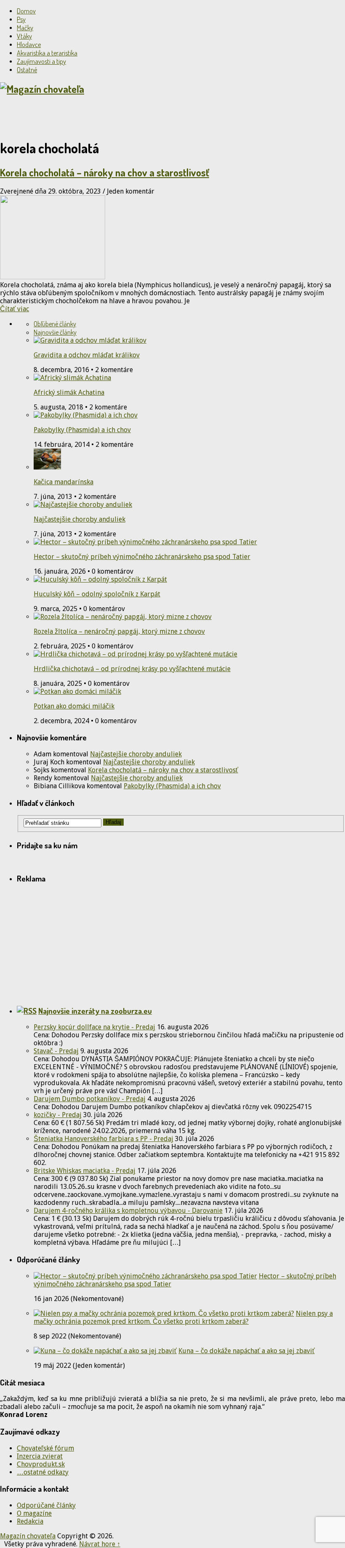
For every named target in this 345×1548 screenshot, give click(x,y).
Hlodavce (29, 44)
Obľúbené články (55, 324)
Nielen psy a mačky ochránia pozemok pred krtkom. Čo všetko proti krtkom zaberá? (183, 1317)
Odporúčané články (46, 1505)
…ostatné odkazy (43, 1472)
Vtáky (24, 36)
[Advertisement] (98, 116)
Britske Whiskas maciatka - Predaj (84, 1171)
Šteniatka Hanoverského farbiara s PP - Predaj (103, 1139)
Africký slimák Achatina (69, 392)
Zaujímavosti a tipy (41, 61)
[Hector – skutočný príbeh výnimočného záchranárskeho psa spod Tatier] (145, 1276)
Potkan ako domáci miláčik (74, 706)
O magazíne (34, 1513)
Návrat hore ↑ (99, 1544)
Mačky (25, 28)
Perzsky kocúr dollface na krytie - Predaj (94, 1027)
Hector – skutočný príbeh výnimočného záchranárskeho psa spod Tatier (142, 557)
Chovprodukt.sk (41, 1464)
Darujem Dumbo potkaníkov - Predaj (90, 1099)
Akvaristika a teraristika (47, 53)
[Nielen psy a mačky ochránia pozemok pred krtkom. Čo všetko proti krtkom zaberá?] (164, 1313)
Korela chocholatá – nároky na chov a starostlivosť (104, 172)
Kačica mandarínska (63, 482)
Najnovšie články (55, 332)
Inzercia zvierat (40, 1456)
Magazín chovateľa (28, 1536)
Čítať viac (14, 309)
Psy (21, 19)
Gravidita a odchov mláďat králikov (87, 355)
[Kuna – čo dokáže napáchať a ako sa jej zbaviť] (105, 1351)
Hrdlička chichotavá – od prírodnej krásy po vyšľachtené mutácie (132, 669)
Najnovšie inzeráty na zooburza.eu (95, 1010)
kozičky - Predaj (58, 1115)
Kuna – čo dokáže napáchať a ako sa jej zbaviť (246, 1351)
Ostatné (27, 70)
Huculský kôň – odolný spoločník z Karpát (97, 594)
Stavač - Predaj (56, 1051)
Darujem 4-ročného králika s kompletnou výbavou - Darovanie (128, 1211)
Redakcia (30, 1521)
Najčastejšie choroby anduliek (79, 519)
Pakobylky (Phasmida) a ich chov (82, 430)
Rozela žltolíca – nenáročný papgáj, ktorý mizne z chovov (119, 631)
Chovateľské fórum (45, 1448)
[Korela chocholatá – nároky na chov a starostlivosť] (172, 238)
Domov (26, 11)
